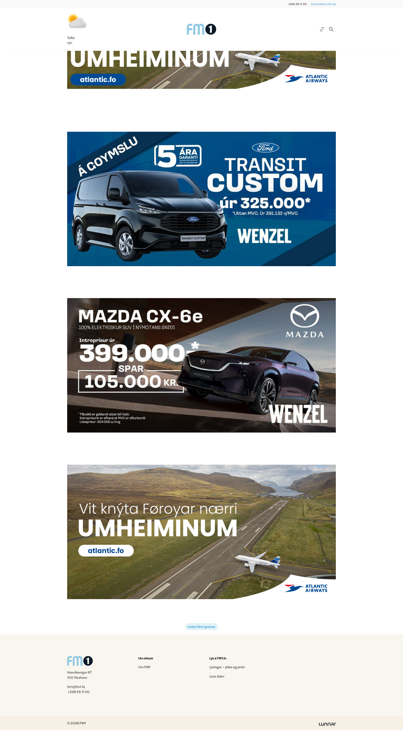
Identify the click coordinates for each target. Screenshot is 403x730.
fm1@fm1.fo (76, 686)
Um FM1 (144, 666)
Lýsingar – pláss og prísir (227, 666)
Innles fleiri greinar (201, 626)
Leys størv (216, 676)
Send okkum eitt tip (323, 4)
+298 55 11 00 (297, 4)
